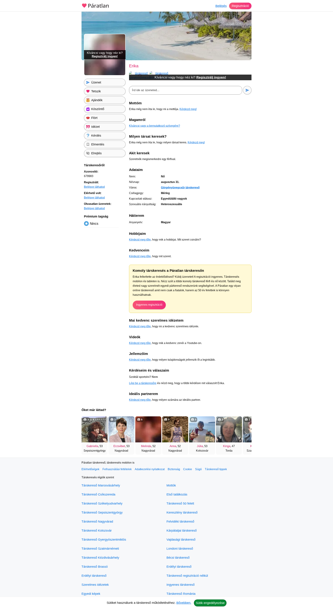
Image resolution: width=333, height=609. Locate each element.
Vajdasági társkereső (180, 539)
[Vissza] (87, 434)
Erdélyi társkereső (94, 575)
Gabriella (92, 446)
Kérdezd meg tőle (140, 239)
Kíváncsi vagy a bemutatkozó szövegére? (154, 125)
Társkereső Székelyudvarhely (102, 503)
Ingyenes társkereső (180, 584)
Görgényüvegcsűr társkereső (180, 187)
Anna (173, 446)
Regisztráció (240, 6)
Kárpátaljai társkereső (181, 530)
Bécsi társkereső (178, 557)
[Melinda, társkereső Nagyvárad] (148, 429)
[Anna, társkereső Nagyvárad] (175, 429)
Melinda (146, 446)
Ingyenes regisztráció (149, 304)
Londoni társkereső (179, 548)
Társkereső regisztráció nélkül (187, 575)
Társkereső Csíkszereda (98, 494)
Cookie (187, 469)
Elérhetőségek (90, 469)
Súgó (198, 469)
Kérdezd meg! (188, 109)
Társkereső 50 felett (180, 503)
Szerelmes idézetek (95, 584)
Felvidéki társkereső (180, 521)
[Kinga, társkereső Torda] (229, 429)
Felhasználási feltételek (117, 469)
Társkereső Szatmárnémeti (100, 548)
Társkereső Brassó (95, 566)
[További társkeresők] (245, 434)
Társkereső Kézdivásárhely (100, 557)
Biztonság (174, 469)
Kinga (226, 446)
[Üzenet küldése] (247, 90)
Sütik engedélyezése (210, 603)
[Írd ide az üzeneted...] (185, 90)
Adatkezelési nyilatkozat (150, 469)
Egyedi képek (91, 593)
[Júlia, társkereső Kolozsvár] (202, 429)
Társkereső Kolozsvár (97, 530)
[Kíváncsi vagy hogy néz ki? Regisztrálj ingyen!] (105, 74)
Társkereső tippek (216, 469)
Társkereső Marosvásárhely (101, 485)
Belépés (221, 6)
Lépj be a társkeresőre (142, 383)
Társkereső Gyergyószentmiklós (104, 539)
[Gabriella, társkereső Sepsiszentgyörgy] (95, 429)
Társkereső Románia (180, 593)
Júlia (200, 446)
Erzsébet (119, 446)
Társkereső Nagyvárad (97, 521)
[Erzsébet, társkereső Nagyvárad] (121, 429)
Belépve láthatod (94, 186)
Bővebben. (183, 602)
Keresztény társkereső (182, 512)
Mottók (171, 485)
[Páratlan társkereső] (95, 5)
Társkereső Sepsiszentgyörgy (102, 512)
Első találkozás (176, 494)
